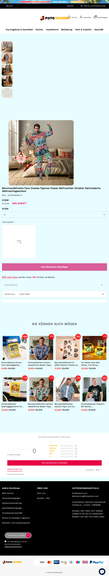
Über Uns (41, 493)
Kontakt (70, 6)
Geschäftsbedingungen (12, 508)
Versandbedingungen (11, 498)
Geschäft (98, 29)
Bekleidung (66, 29)
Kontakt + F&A (43, 498)
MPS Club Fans (9, 277)
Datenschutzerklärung (12, 503)
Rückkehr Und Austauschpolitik (16, 523)
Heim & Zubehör (83, 29)
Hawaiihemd (52, 29)
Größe (5, 208)
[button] (13, 152)
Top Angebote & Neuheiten (19, 29)
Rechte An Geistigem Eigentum (16, 518)
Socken (39, 29)
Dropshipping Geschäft (12, 513)
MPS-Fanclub (8, 493)
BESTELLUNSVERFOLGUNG (91, 6)
